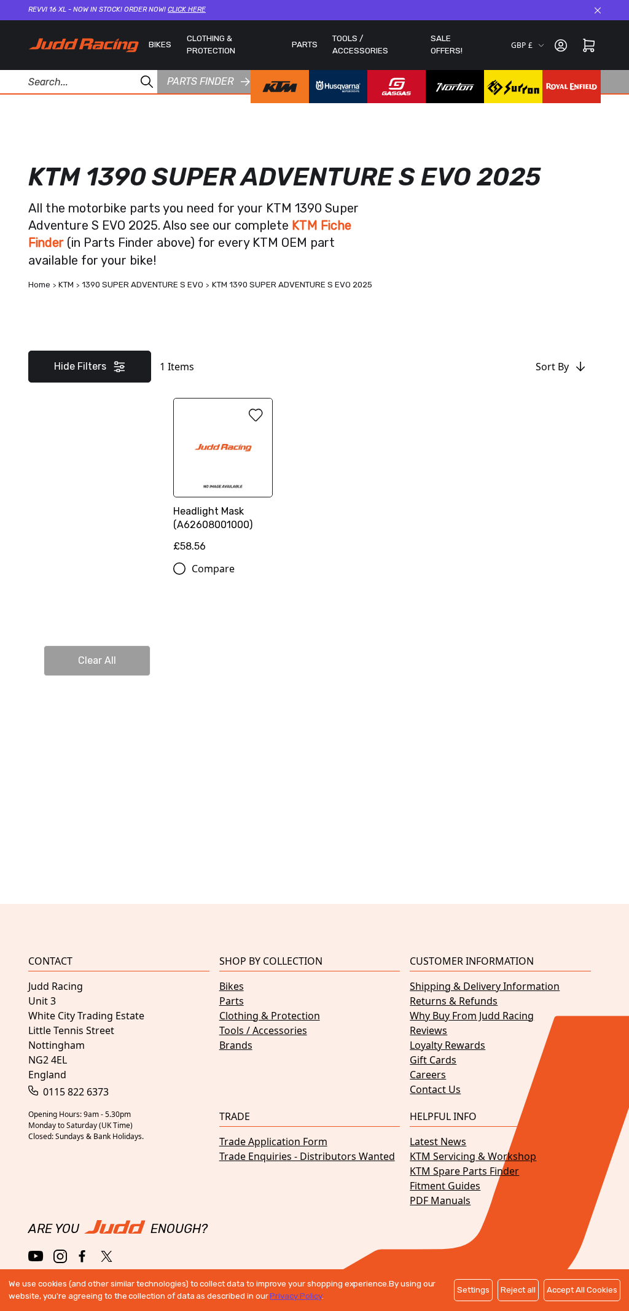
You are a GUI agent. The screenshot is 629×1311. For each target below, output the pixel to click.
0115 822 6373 (75, 1092)
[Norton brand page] (455, 86)
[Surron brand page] (513, 86)
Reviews (428, 1030)
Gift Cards (433, 1060)
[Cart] (589, 45)
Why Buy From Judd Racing (472, 1015)
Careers (428, 1074)
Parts (231, 1001)
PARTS (305, 44)
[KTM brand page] (280, 86)
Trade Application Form (273, 1141)
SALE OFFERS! (447, 44)
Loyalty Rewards (447, 1045)
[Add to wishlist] (255, 415)
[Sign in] (561, 45)
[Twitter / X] (107, 1256)
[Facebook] (83, 1256)
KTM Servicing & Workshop (473, 1156)
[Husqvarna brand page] (338, 86)
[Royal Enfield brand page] (571, 86)
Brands (235, 1045)
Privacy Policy (295, 1296)
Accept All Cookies (582, 1289)
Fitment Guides (445, 1185)
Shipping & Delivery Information (485, 986)
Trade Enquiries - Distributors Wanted (307, 1156)
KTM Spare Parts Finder (464, 1171)
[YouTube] (36, 1256)
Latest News (438, 1141)
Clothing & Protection (269, 1015)
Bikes (231, 986)
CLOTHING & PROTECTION (211, 44)
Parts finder (200, 81)
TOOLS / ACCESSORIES (360, 44)
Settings (473, 1289)
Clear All (97, 660)
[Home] (83, 45)
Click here (187, 10)
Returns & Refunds (454, 1001)
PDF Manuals (440, 1200)
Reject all (518, 1289)
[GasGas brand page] (396, 86)
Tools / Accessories (263, 1030)
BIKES (160, 44)
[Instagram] (60, 1256)
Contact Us (435, 1089)
